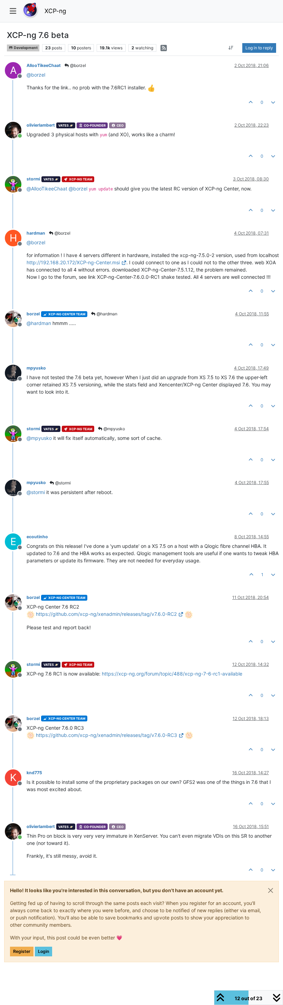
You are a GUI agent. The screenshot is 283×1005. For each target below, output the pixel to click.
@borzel (77, 65)
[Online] (16, 129)
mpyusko (36, 368)
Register (21, 951)
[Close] (271, 890)
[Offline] (16, 183)
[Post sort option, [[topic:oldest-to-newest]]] (231, 48)
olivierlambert (41, 125)
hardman (36, 233)
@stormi (62, 482)
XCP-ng (55, 10)
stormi (33, 178)
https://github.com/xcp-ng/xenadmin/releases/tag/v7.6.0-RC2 (106, 614)
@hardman (106, 313)
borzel (33, 313)
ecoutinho (37, 536)
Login (43, 951)
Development (25, 48)
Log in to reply (259, 47)
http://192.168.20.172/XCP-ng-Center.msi (73, 262)
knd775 (34, 772)
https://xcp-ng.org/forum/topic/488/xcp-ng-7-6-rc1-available (172, 674)
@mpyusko (114, 428)
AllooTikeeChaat (44, 65)
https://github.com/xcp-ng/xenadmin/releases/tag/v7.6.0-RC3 (106, 735)
